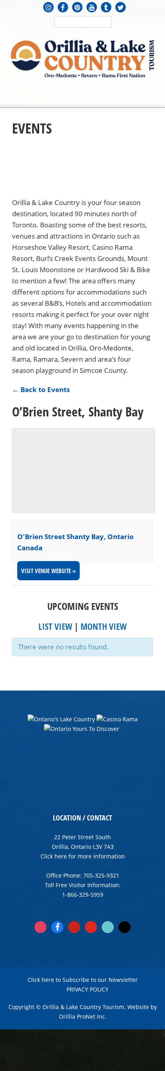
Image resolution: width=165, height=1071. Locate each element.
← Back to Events (41, 389)
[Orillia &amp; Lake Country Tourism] (82, 58)
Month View (103, 626)
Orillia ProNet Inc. (83, 1016)
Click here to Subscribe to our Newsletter (83, 979)
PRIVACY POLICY (87, 989)
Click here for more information (82, 856)
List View (55, 626)
